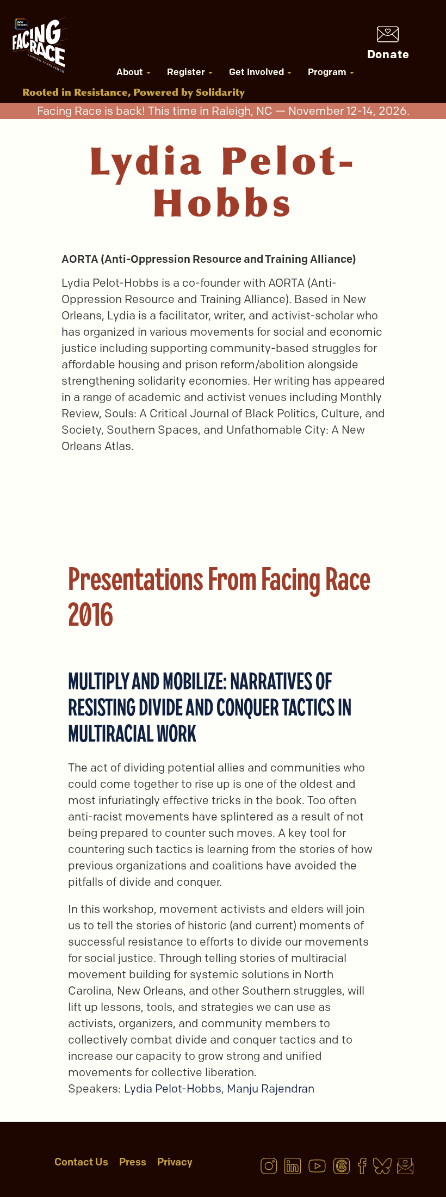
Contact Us (81, 1162)
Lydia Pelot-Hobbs (172, 1088)
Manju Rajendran (270, 1088)
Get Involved (257, 71)
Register (187, 71)
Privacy (175, 1162)
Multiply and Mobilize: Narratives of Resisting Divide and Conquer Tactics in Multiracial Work (209, 707)
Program (328, 71)
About (130, 71)
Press (132, 1162)
